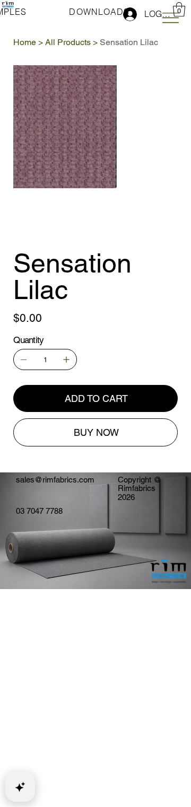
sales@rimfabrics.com (55, 479)
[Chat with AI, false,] (20, 787)
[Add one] (66, 359)
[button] (179, 9)
